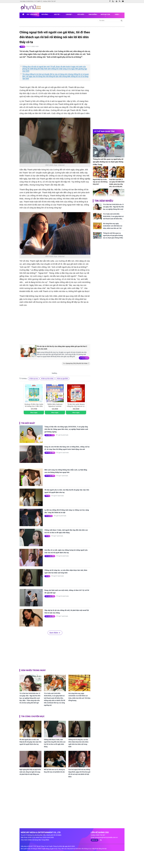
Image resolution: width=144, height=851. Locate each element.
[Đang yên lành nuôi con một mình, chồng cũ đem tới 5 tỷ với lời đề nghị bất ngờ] (31, 597)
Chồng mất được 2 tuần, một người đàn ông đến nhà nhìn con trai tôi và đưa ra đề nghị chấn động (66, 531)
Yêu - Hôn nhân (32, 14)
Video (117, 14)
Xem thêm (84, 358)
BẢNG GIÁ (94, 840)
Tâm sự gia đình (49, 452)
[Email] (123, 1)
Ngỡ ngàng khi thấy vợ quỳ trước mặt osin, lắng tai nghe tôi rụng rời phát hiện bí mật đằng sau (30, 772)
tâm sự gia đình (63, 378)
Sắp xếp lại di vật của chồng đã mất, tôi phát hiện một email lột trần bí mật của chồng (66, 611)
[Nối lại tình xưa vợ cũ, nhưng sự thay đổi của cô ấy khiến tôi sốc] (55, 759)
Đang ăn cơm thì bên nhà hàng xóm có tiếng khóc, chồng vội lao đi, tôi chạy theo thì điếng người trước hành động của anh (66, 448)
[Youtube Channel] (117, 1)
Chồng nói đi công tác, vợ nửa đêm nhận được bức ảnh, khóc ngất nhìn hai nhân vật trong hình (65, 571)
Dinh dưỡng (93, 14)
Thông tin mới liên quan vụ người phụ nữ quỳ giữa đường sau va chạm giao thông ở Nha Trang (108, 162)
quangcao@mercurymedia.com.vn (106, 837)
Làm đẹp (69, 14)
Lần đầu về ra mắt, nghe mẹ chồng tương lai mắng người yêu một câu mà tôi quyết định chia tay (65, 551)
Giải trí (57, 14)
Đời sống (45, 14)
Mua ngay (33, 412)
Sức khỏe (80, 14)
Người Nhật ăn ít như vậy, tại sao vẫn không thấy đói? (100, 182)
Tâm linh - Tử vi (49, 435)
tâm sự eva (34, 378)
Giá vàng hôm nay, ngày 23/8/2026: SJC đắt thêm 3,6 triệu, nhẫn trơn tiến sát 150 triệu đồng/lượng (79, 697)
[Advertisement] (55, 325)
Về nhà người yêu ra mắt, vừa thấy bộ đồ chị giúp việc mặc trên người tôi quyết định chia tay (66, 491)
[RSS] (120, 1)
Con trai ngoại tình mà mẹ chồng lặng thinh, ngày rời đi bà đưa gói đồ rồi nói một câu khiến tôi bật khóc (79, 773)
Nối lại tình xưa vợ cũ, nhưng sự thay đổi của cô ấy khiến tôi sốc (54, 771)
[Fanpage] (110, 1)
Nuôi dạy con (105, 14)
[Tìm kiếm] (121, 20)
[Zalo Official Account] (113, 1)
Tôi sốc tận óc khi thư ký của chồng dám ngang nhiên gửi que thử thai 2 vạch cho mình (62, 347)
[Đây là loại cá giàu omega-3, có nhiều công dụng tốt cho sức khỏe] (100, 194)
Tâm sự (22, 46)
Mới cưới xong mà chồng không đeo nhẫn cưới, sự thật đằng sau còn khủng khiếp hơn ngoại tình (65, 471)
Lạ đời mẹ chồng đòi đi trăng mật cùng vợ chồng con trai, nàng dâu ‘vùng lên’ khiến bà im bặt (66, 511)
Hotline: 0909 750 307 (49, 1)
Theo (75, 363)
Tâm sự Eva (48, 516)
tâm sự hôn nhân (47, 378)
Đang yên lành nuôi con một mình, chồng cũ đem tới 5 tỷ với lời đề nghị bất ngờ (66, 591)
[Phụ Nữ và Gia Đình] (31, 7)
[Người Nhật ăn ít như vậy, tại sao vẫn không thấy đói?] (100, 172)
